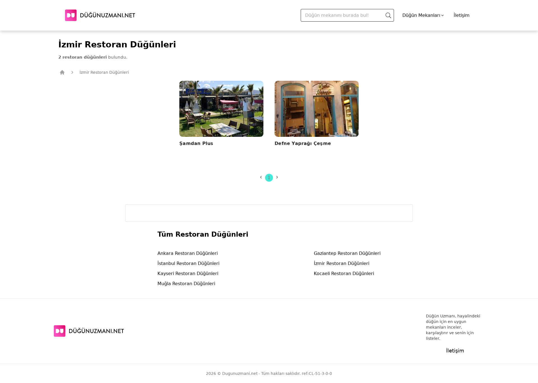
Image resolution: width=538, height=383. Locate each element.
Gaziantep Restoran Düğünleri (347, 253)
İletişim (462, 15)
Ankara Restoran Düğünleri (187, 253)
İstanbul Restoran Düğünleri (188, 263)
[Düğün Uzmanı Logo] (89, 331)
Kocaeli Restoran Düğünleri (344, 273)
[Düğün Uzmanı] (100, 15)
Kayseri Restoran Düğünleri (187, 273)
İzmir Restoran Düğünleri (341, 263)
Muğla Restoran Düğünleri (186, 283)
